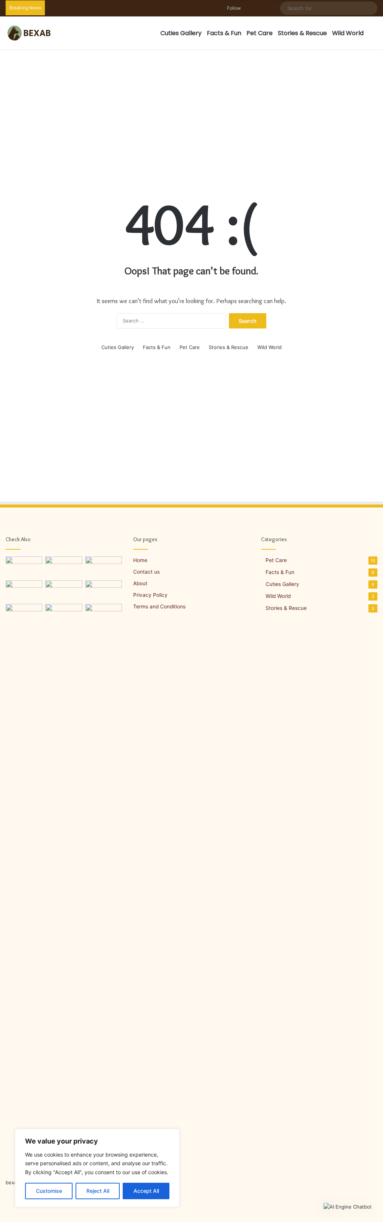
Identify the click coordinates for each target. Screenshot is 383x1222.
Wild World (348, 33)
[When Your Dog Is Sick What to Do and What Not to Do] (24, 884)
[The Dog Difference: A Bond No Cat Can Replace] (24, 590)
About (140, 583)
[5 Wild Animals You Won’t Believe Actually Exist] (63, 590)
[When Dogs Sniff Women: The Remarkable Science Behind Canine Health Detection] (63, 614)
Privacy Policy (150, 595)
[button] (348, 1207)
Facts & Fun (224, 33)
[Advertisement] (191, 110)
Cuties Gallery (181, 33)
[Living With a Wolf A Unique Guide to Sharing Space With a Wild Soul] (63, 566)
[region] (97, 1168)
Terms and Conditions (159, 607)
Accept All (146, 1191)
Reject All (97, 1191)
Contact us (146, 572)
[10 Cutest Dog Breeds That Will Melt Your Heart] (103, 566)
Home (140, 560)
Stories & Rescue (302, 33)
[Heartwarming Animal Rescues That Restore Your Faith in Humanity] (24, 566)
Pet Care (259, 33)
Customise (49, 1191)
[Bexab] (29, 33)
